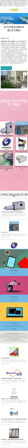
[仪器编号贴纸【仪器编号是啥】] (21, 159)
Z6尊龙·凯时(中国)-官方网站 (6, 68)
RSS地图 (19, 333)
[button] (26, 18)
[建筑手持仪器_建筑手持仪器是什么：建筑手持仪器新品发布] (6, 159)
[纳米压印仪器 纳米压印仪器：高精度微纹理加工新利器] (14, 412)
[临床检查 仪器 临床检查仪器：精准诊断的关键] (6, 128)
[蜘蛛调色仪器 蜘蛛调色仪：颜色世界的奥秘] (14, 372)
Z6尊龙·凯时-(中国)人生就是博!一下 (9, 41)
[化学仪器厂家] (21, 128)
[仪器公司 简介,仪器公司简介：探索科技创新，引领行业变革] (21, 143)
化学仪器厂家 (21, 135)
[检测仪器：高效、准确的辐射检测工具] (14, 392)
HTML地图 (23, 333)
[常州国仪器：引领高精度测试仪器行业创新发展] (14, 433)
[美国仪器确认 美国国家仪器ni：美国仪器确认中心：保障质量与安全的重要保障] (6, 143)
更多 (14, 109)
